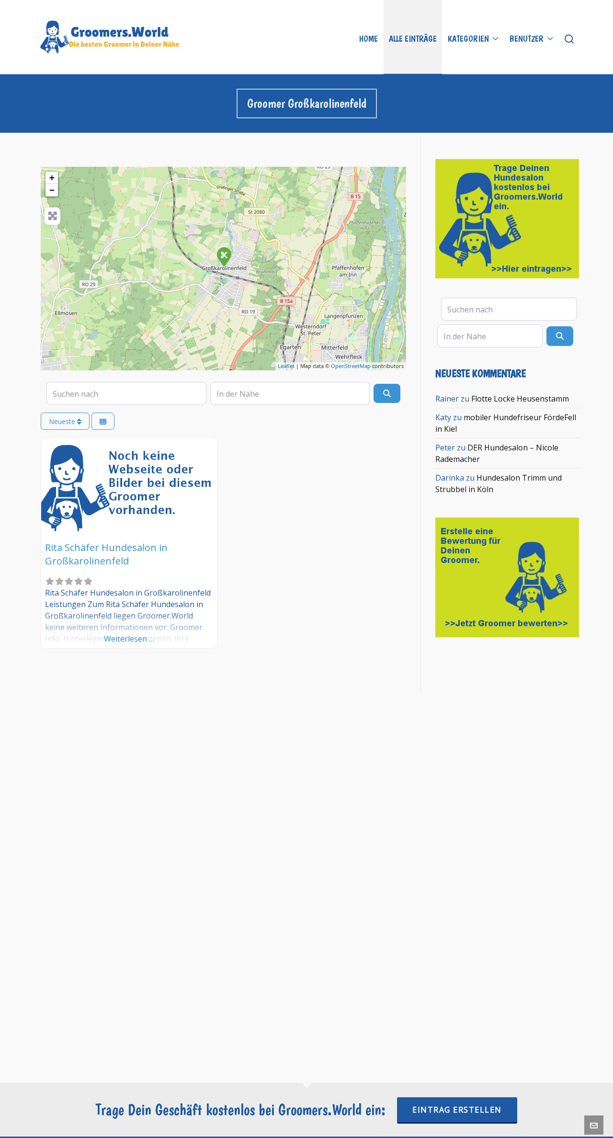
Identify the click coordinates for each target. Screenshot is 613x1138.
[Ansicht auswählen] (102, 421)
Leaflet (286, 365)
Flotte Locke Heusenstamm (520, 398)
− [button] (52, 190)
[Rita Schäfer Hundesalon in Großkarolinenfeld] (224, 256)
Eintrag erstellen (457, 1109)
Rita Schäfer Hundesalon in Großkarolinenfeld (106, 554)
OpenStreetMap (351, 365)
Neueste (63, 421)
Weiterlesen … (129, 638)
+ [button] (52, 177)
